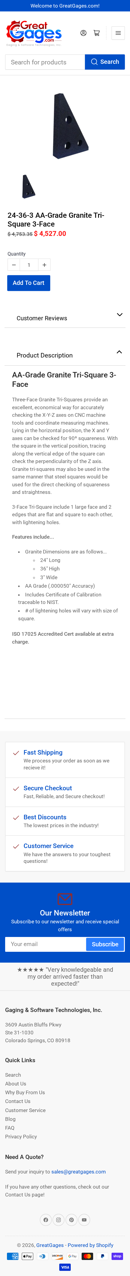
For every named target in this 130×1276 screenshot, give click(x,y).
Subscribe (105, 944)
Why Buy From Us (25, 1092)
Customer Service (25, 1110)
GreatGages (50, 1245)
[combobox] (65, 62)
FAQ (10, 1128)
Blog (10, 1119)
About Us (15, 1084)
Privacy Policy (21, 1137)
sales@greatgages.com (78, 1172)
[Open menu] (118, 33)
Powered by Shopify (90, 1245)
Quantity (17, 254)
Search (109, 61)
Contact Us (18, 1101)
